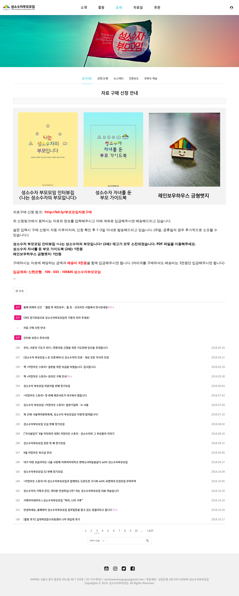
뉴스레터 (118, 78)
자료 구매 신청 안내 (119, 92)
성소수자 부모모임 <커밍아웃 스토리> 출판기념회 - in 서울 (56, 405)
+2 (116, 510)
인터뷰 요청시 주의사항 (36, 338)
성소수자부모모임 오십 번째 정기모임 (44, 424)
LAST (150, 530)
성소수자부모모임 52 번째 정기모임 (43, 471)
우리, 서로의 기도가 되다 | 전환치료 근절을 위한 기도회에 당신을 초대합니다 (66, 347)
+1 (112, 307)
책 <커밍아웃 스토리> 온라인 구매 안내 (45, 376)
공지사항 (87, 78)
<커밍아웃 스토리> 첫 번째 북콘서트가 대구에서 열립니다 (55, 395)
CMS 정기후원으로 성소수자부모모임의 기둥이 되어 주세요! (57, 317)
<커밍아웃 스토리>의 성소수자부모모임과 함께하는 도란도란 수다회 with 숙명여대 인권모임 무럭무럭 (80, 481)
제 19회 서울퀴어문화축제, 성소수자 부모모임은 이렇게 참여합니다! (61, 414)
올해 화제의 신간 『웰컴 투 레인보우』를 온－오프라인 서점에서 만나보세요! (66, 307)
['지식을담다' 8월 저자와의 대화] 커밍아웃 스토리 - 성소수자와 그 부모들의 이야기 (69, 433)
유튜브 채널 (150, 78)
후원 (157, 7)
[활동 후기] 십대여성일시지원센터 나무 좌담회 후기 (52, 519)
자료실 (138, 7)
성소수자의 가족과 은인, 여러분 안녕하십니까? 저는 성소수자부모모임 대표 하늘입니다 (71, 491)
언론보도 (134, 78)
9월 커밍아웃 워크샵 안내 (38, 452)
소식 (119, 7)
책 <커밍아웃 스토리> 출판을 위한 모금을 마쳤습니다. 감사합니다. (60, 367)
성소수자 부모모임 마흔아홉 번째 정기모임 (47, 386)
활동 (101, 7)
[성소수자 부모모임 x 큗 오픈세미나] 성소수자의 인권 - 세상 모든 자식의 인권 (66, 357)
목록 (21, 291)
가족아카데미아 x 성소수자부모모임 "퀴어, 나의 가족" (53, 500)
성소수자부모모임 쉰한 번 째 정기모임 (44, 443)
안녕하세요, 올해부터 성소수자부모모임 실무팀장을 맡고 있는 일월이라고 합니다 (68, 510)
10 (136, 530)
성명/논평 (102, 78)
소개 (84, 7)
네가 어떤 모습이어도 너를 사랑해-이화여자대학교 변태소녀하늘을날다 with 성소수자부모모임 (76, 462)
